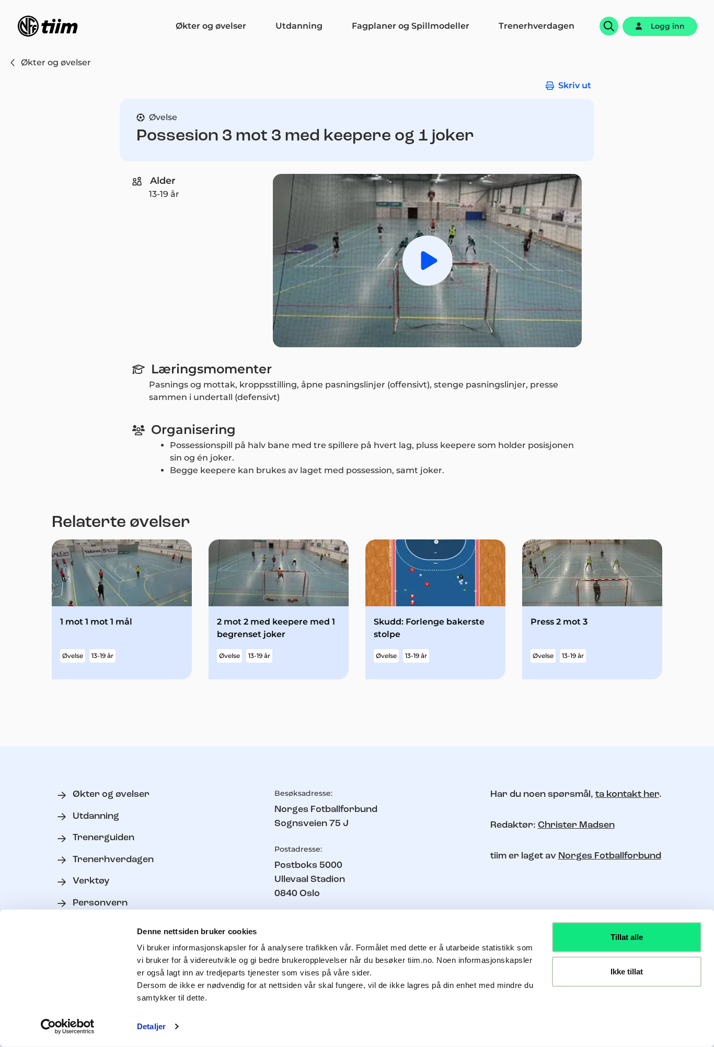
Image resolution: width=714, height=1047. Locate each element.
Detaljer (151, 1026)
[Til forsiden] (48, 26)
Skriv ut (574, 85)
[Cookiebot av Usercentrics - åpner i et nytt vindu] (67, 1026)
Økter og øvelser (56, 62)
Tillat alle (627, 937)
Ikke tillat (627, 971)
